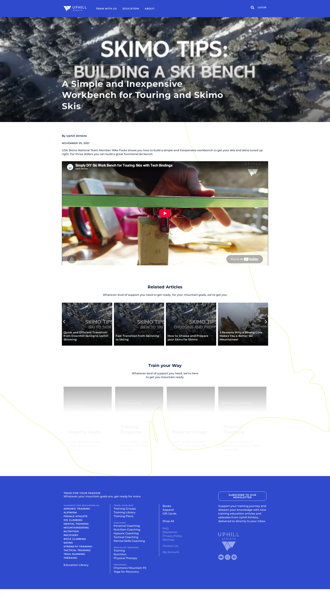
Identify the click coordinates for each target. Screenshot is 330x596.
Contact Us (170, 546)
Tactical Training (77, 550)
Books (167, 506)
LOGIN (262, 7)
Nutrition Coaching (127, 529)
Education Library (76, 565)
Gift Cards (169, 513)
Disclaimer (170, 532)
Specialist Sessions (126, 547)
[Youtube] (221, 557)
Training (119, 550)
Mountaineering (76, 527)
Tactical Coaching (126, 537)
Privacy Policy (172, 536)
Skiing (66, 72)
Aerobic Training (77, 508)
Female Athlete (75, 516)
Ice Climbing (73, 520)
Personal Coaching (127, 525)
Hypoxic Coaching (126, 533)
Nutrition (71, 531)
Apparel (168, 509)
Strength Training (78, 546)
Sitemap (168, 539)
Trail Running (74, 554)
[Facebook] (234, 557)
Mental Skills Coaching (129, 541)
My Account (171, 552)
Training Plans (123, 516)
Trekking (71, 557)
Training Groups (125, 508)
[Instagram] (227, 557)
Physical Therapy (125, 558)
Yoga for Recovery (126, 571)
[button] (64, 321)
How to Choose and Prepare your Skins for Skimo (188, 337)
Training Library (124, 512)
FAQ (165, 528)
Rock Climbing (75, 538)
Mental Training (76, 523)
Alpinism (70, 512)
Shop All (168, 521)
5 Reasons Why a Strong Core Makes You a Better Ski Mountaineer (241, 336)
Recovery (71, 535)
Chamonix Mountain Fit (130, 568)
